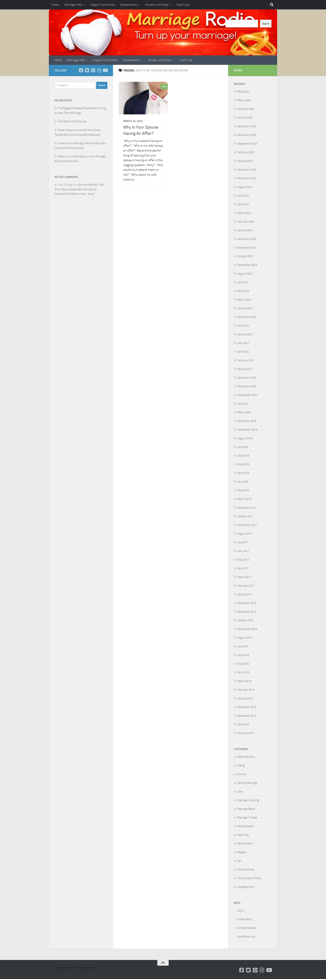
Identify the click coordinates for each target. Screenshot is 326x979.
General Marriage (247, 783)
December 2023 (246, 239)
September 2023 (247, 265)
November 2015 (246, 715)
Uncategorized (245, 887)
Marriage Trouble (247, 817)
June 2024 (243, 195)
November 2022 (246, 317)
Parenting (243, 835)
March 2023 (244, 299)
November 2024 (246, 178)
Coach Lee (182, 4)
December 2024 (246, 169)
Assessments (128, 4)
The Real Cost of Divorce (72, 121)
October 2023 (245, 256)
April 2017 (243, 568)
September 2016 (247, 629)
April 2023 (243, 291)
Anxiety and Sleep (156, 4)
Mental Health (245, 826)
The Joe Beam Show (249, 878)
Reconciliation (245, 843)
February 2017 (245, 585)
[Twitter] (87, 70)
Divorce (241, 774)
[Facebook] (81, 70)
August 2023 (244, 273)
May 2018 (243, 490)
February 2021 (245, 360)
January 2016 (244, 698)
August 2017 (244, 533)
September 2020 (247, 395)
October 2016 (245, 620)
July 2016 (242, 646)
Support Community (102, 4)
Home (55, 4)
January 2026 (244, 117)
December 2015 (246, 707)
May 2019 (243, 464)
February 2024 (245, 221)
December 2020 (246, 377)
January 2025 (244, 161)
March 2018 (244, 499)
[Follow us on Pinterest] (93, 70)
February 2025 (245, 152)
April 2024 (243, 204)
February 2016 (245, 689)
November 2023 (246, 247)
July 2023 (242, 282)
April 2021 (243, 351)
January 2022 (244, 334)
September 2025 (247, 143)
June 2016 (243, 655)
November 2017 (246, 507)
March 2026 (244, 100)
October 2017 (245, 516)
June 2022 (243, 325)
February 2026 (245, 109)
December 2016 (246, 603)
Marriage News (246, 809)
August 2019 (244, 438)
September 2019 (247, 429)
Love (240, 791)
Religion (242, 852)
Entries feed (244, 919)
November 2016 (246, 611)
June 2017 (243, 551)
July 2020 (242, 403)
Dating (241, 765)
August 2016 (244, 637)
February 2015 (245, 733)
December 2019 (246, 421)
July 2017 (242, 542)
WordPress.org (246, 936)
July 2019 (242, 447)
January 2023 (244, 308)
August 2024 (244, 187)
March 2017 (244, 577)
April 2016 (243, 672)
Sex (239, 861)
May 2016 (243, 663)
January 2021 (244, 369)
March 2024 (244, 213)
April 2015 (243, 724)
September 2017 (247, 525)
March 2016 (244, 681)
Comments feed (246, 928)
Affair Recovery (246, 757)
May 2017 (243, 559)
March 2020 (244, 412)
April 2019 (243, 473)
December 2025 (246, 126)
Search (229, 17)
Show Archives (245, 869)
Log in (240, 910)
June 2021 (243, 343)
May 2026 (243, 91)
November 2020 (246, 386)
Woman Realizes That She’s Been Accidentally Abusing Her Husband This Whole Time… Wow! (79, 189)
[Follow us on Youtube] (105, 70)
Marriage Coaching (248, 800)
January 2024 (244, 230)
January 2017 (244, 594)
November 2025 (246, 135)
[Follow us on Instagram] (99, 70)
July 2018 (242, 481)
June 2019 (243, 455)
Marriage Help (73, 4)
